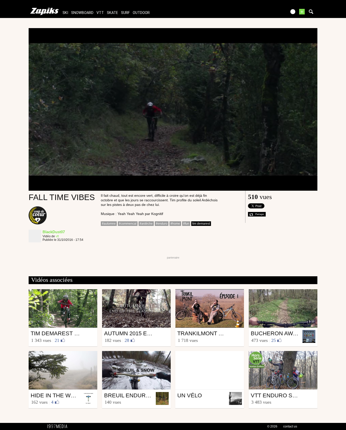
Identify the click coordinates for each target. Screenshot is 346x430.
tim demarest (201, 223)
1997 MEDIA (58, 426)
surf (125, 13)
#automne (109, 223)
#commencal (128, 223)
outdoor (141, 13)
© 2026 (272, 426)
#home (175, 223)
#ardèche (146, 223)
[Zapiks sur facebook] (272, 13)
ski (65, 13)
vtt (100, 13)
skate (112, 13)
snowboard (82, 13)
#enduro (161, 223)
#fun (186, 223)
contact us (290, 426)
